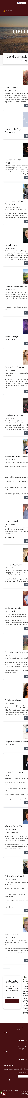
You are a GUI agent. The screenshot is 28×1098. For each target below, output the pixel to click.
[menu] (25, 3)
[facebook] (9, 1079)
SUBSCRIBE (12, 1001)
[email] (13, 1079)
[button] (4, 1094)
